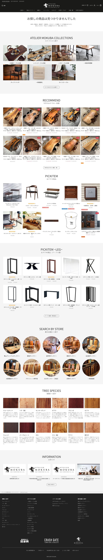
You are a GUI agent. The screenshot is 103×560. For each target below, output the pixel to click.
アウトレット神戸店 (82, 514)
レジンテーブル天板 (32, 503)
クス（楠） (4, 520)
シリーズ (45, 10)
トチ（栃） (4, 503)
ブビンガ (4, 509)
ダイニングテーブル (32, 522)
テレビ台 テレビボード (32, 516)
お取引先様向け (79, 10)
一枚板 (21, 10)
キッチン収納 (30, 528)
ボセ (3, 518)
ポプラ (3, 507)
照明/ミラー (30, 533)
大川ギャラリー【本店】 (83, 516)
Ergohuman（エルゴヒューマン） (60, 503)
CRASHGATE (21, 1)
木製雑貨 (29, 520)
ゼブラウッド (5, 512)
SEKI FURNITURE (14, 1)
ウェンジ (4, 514)
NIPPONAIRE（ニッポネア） (59, 501)
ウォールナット (5, 501)
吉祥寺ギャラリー (82, 505)
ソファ (28, 512)
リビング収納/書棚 (31, 531)
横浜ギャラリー (81, 507)
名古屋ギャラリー (82, 509)
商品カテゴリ (30, 10)
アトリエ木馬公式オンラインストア (10, 492)
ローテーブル (30, 524)
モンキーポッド (5, 505)
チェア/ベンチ (30, 509)
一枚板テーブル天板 (32, 501)
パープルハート (5, 516)
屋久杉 (3, 526)
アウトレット (30, 505)
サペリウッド (5, 522)
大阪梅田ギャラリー (82, 512)
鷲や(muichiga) (56, 505)
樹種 (38, 10)
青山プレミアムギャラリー (84, 501)
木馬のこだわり (62, 10)
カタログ (54, 10)
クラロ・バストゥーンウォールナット (11, 524)
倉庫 (79, 520)
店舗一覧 (71, 10)
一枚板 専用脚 (30, 507)
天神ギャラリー (81, 518)
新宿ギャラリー (81, 503)
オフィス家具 (30, 526)
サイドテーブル (31, 514)
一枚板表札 (30, 518)
